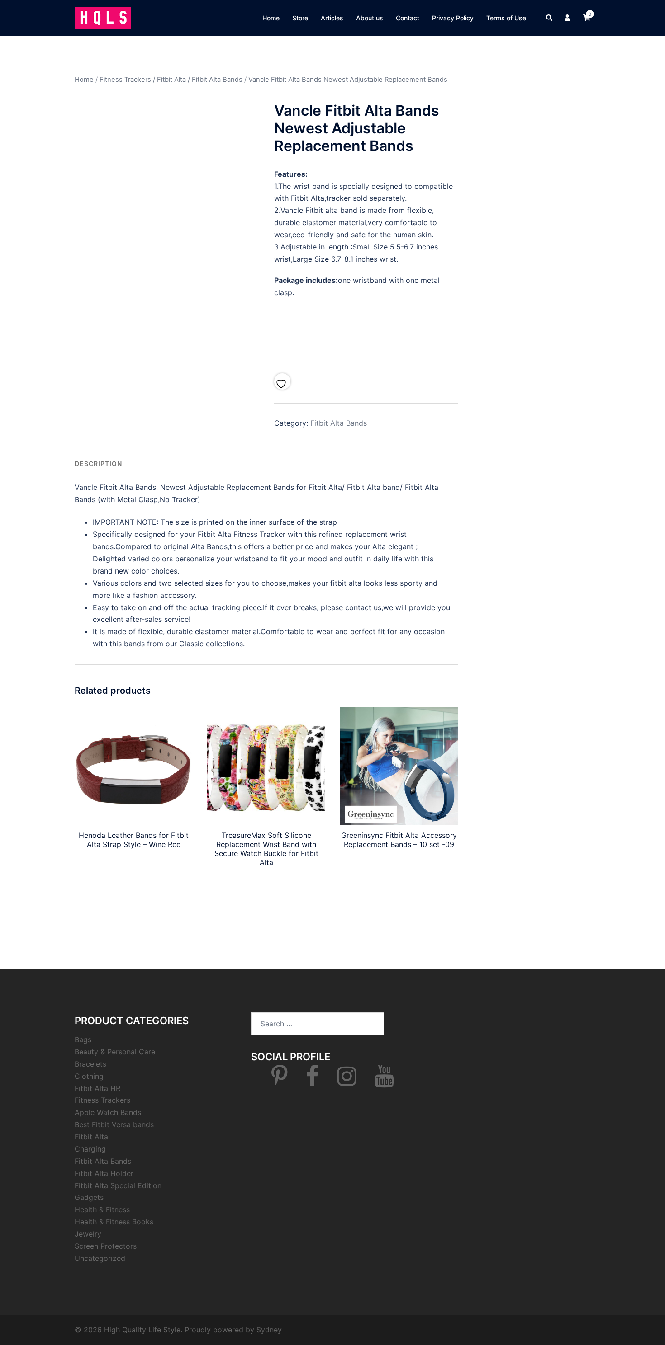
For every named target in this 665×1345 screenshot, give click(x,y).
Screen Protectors (106, 1246)
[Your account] (568, 18)
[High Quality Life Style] (103, 17)
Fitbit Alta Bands (217, 79)
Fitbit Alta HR (97, 1088)
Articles (332, 18)
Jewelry (88, 1233)
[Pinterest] (279, 1081)
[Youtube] (384, 1081)
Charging (90, 1148)
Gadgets (89, 1197)
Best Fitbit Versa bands (114, 1124)
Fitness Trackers (125, 79)
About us (369, 18)
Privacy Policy (453, 18)
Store (300, 18)
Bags (83, 1039)
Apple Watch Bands (108, 1112)
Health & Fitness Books (114, 1221)
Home (271, 18)
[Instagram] (346, 1081)
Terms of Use (506, 18)
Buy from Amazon (366, 346)
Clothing (89, 1076)
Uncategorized (100, 1258)
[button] (549, 18)
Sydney (269, 1329)
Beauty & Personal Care (115, 1051)
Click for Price (133, 865)
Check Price (266, 883)
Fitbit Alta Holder (104, 1173)
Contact (407, 18)
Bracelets (90, 1063)
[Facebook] (312, 1081)
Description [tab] (98, 463)
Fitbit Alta (171, 79)
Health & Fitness (102, 1209)
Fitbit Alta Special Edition (118, 1185)
